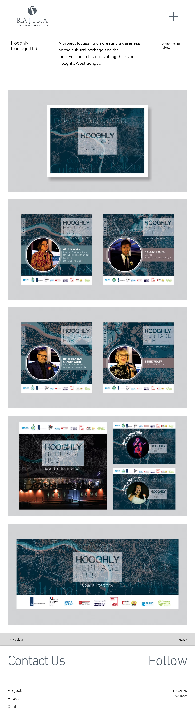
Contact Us (36, 661)
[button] (173, 16)
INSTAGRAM (180, 691)
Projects (15, 691)
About (13, 699)
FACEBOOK (180, 695)
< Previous (16, 639)
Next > (183, 639)
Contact (15, 707)
